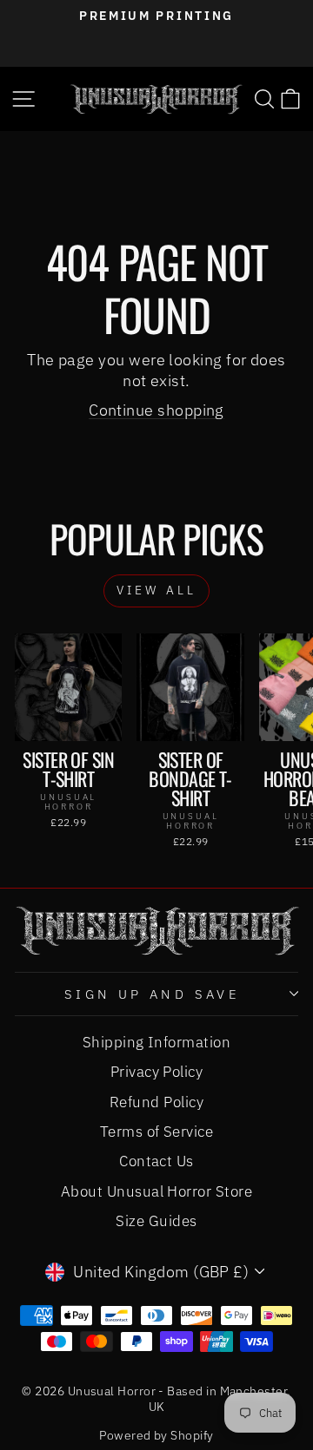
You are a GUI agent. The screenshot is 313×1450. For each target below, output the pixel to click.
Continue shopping (156, 409)
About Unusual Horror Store (156, 1191)
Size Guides (156, 1220)
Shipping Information (156, 1042)
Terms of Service (156, 1131)
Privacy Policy (156, 1071)
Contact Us (156, 1161)
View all (157, 590)
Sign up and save (152, 994)
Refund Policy (156, 1102)
